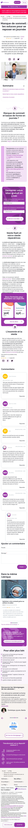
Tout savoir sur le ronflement (10, 669)
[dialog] (14, 807)
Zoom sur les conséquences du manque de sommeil (14, 666)
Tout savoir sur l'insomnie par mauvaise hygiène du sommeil (12, 655)
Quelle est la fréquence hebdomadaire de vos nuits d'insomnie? (13, 208)
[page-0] (11, 622)
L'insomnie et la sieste (8, 97)
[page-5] (17, 717)
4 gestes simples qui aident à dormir (12, 680)
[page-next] (26, 718)
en (14, 169)
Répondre (22, 396)
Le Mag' (8, 16)
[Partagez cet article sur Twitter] (18, 59)
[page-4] (16, 622)
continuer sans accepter (21, 786)
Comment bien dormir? (8, 660)
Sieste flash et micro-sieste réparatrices (13, 94)
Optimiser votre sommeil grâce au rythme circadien (13, 602)
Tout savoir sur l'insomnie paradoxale (12, 678)
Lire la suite (4, 706)
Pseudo (3, 547)
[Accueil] (5, 2)
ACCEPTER (19, 824)
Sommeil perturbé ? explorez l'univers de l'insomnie (13, 675)
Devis (15, 784)
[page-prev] (2, 718)
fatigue (9, 141)
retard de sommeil (7, 256)
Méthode (4, 779)
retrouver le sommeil (11, 352)
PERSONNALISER (8, 824)
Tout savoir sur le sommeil (19, 16)
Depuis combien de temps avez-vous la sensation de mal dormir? (13, 200)
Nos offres (17, 779)
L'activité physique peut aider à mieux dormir (14, 658)
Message (3, 553)
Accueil (2, 16)
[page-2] (13, 717)
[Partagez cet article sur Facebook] (14, 59)
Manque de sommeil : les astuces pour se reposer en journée (14, 19)
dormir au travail (6, 279)
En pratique (4, 781)
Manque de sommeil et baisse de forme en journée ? (13, 90)
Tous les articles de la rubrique (9, 624)
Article (22, 36)
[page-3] (15, 622)
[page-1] (12, 622)
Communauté (18, 781)
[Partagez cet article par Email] (9, 59)
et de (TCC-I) (14, 157)
